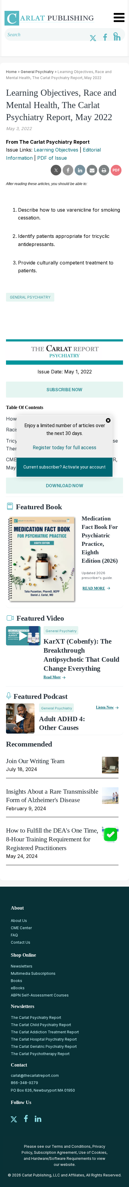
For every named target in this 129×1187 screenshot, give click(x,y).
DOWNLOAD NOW (64, 485)
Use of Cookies (92, 1152)
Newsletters (21, 966)
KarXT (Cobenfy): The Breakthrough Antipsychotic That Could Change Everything (81, 655)
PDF (116, 170)
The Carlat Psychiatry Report (36, 1017)
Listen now (105, 707)
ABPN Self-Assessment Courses (40, 995)
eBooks (18, 988)
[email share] (92, 170)
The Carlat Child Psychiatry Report (41, 1024)
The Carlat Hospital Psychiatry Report (44, 1039)
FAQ (14, 935)
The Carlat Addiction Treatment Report (45, 1032)
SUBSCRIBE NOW (64, 389)
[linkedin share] (80, 170)
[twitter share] (56, 170)
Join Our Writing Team (35, 761)
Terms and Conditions (71, 1146)
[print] (104, 170)
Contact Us (20, 942)
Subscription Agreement (55, 1152)
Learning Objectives (56, 150)
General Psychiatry (37, 71)
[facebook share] (68, 170)
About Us (19, 920)
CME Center (21, 928)
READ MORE (93, 588)
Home (11, 71)
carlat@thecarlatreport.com (35, 1075)
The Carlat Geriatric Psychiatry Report (44, 1046)
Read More (52, 677)
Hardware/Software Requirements (61, 1158)
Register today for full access (64, 447)
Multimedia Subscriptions (33, 973)
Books (16, 980)
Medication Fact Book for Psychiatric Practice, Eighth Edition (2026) (100, 539)
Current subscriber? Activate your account (64, 467)
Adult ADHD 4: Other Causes (62, 723)
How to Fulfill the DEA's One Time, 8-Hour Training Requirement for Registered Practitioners (52, 839)
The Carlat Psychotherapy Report (40, 1053)
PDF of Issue (52, 158)
